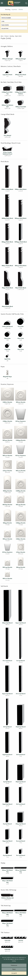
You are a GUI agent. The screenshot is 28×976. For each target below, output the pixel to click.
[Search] (26, 3)
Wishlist (21, 9)
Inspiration (14, 9)
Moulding (7, 9)
